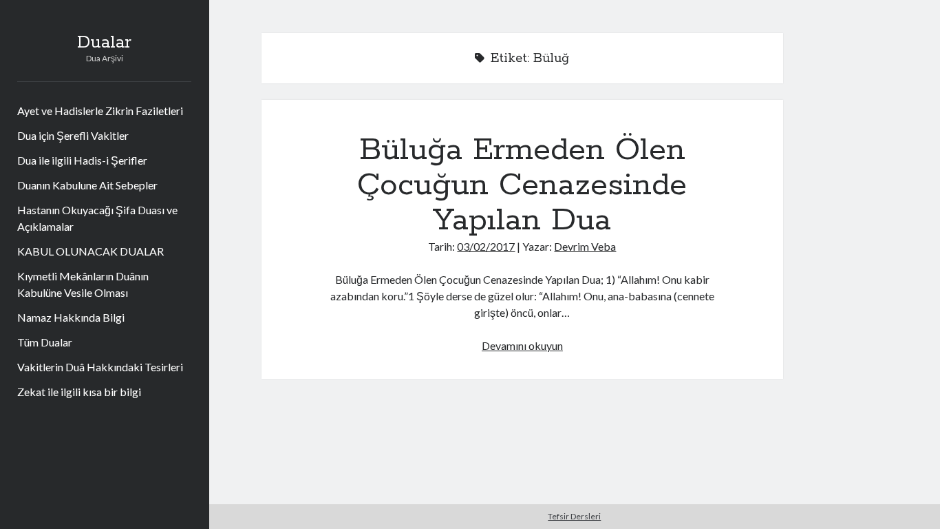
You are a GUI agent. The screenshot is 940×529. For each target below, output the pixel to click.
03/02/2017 (486, 246)
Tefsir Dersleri (574, 516)
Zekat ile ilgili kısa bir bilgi (79, 391)
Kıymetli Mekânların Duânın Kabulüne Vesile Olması (83, 284)
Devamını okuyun (522, 345)
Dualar (104, 43)
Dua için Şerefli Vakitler (73, 135)
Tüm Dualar (44, 342)
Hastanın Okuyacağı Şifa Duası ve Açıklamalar (97, 218)
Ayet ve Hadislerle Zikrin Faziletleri (100, 110)
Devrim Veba (585, 246)
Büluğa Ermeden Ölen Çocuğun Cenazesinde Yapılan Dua (522, 185)
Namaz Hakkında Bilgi (71, 317)
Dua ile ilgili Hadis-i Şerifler (82, 160)
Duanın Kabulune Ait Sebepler (87, 184)
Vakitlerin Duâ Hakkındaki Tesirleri (100, 366)
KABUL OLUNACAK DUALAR (90, 251)
